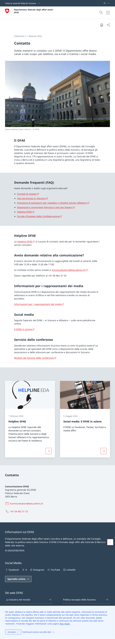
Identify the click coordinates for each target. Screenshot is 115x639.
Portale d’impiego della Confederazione (38, 216)
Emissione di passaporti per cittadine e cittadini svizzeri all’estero (52, 202)
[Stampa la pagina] (101, 25)
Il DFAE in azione (23, 329)
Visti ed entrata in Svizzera (31, 198)
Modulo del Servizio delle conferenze (34, 357)
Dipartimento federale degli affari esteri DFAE (34, 11)
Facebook (14, 569)
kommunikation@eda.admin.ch (68, 270)
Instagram (38, 569)
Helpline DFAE (24, 211)
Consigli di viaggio (26, 193)
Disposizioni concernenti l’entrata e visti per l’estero (44, 207)
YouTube (55, 569)
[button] (110, 542)
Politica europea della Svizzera (79, 599)
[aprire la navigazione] (108, 13)
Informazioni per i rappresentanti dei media (37, 304)
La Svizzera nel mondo (18, 599)
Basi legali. (65, 623)
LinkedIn (71, 569)
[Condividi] (108, 25)
